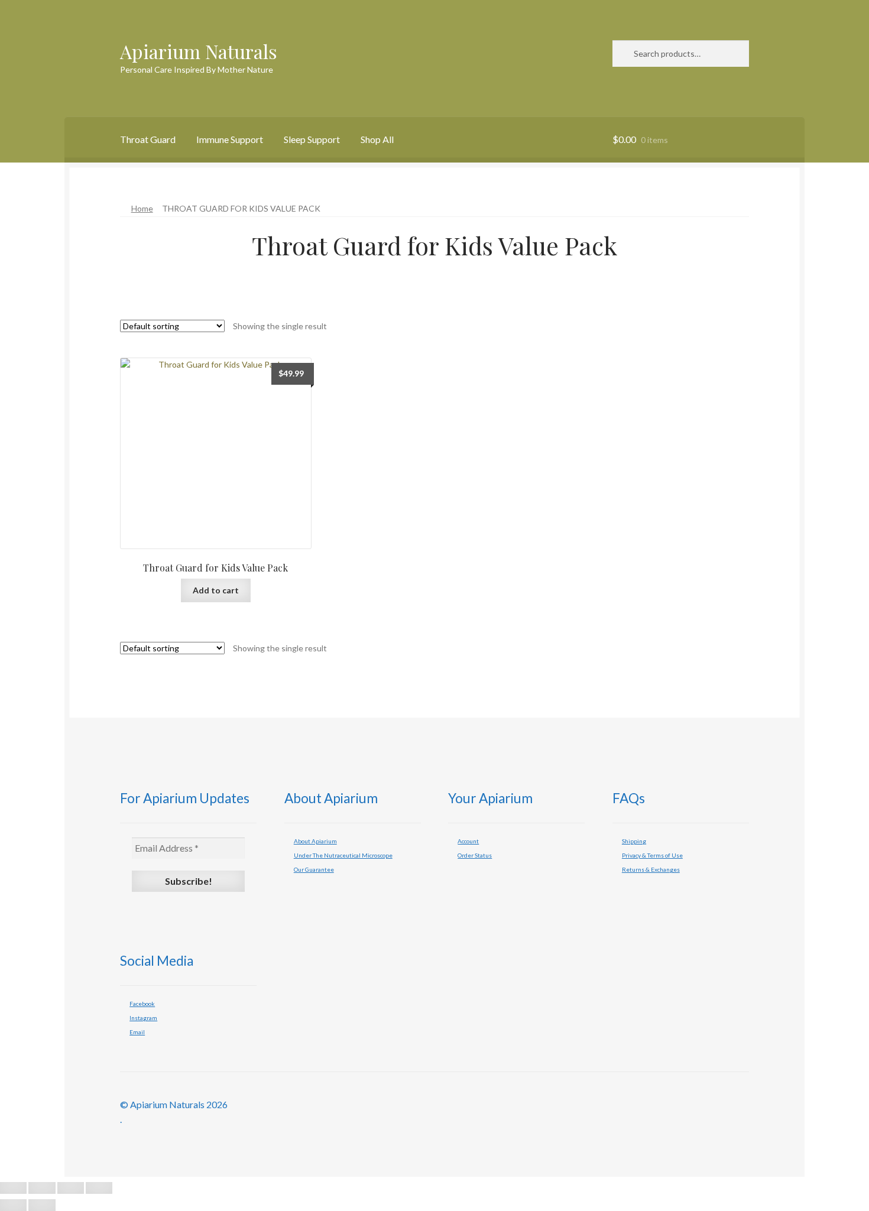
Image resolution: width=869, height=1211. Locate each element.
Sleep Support (312, 139)
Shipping (634, 841)
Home (142, 208)
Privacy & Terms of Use (652, 855)
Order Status (475, 855)
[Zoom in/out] (13, 1188)
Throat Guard (148, 139)
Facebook (142, 1003)
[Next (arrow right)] (41, 1205)
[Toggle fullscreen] (41, 1188)
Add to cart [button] (216, 590)
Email (137, 1031)
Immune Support (229, 139)
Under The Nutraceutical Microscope (343, 855)
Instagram (143, 1017)
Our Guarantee (314, 869)
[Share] (70, 1188)
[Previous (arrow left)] (13, 1205)
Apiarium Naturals (198, 51)
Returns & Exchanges (651, 869)
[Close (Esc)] (99, 1188)
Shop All (377, 139)
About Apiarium (315, 841)
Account (468, 841)
